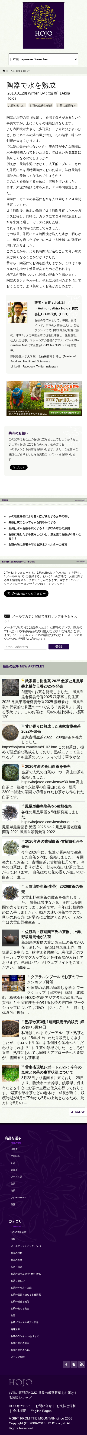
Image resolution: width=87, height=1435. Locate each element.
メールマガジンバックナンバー (27, 1246)
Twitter (40, 366)
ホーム (9, 71)
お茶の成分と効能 (41, 105)
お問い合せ (43, 1406)
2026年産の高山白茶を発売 (48, 766)
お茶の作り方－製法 (21, 1287)
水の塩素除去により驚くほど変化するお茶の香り (39, 516)
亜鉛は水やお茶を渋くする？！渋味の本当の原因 (39, 528)
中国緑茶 (15, 1156)
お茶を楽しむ (16, 105)
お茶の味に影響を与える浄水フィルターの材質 (38, 544)
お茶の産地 (16, 1260)
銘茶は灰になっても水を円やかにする (32, 522)
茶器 (13, 1204)
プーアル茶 (16, 1176)
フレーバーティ (19, 1197)
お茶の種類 (16, 1253)
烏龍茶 (14, 1170)
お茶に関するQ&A (20, 1350)
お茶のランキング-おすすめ (25, 1336)
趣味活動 (15, 1329)
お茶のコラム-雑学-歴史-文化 (26, 1274)
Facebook (29, 366)
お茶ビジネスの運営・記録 (25, 1322)
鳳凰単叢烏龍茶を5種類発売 (48, 806)
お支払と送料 (66, 1406)
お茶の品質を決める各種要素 (26, 1294)
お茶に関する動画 (20, 1343)
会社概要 (19, 1411)
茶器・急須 (16, 1267)
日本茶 (14, 1149)
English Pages (41, 1411)
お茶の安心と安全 (20, 1308)
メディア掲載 (18, 1357)
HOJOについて (20, 1406)
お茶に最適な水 (66, 105)
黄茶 (13, 1183)
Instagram (51, 366)
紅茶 (13, 1163)
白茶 (13, 1190)
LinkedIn (15, 366)
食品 (13, 1315)
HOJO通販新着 (18, 1232)
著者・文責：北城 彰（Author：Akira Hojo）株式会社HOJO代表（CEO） (56, 308)
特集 (13, 1239)
